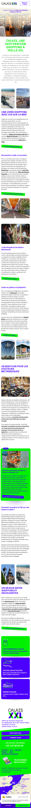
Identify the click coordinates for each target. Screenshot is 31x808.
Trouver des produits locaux (12, 146)
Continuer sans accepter (23, 796)
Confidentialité (6, 772)
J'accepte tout (23, 805)
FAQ (11, 750)
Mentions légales (15, 770)
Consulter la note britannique (13, 497)
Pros (11, 752)
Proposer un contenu (10, 754)
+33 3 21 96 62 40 (14, 745)
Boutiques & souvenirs (10, 279)
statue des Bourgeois (14, 611)
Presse (4, 752)
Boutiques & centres (9, 335)
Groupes (18, 750)
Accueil (5, 10)
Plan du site (5, 770)
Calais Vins (21, 140)
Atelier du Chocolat (12, 136)
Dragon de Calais (20, 603)
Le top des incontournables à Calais (14, 628)
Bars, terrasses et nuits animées (13, 194)
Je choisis (8, 805)
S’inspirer (11, 10)
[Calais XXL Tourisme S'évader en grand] (9, 3)
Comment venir (15, 737)
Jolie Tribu (25, 170)
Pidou (3, 142)
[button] (29, 31)
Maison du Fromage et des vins (18, 134)
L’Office (5, 750)
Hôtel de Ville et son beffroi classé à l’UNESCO (15, 609)
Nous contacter (15, 733)
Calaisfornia (4, 170)
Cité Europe (13, 293)
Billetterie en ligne (24, 3)
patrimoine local (9, 601)
